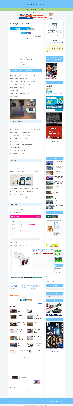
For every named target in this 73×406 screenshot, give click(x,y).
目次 (24, 57)
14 (57, 47)
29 (59, 49)
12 (52, 47)
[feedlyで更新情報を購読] (28, 300)
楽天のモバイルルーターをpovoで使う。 (26, 59)
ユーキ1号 (54, 27)
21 (57, 48)
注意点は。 (22, 62)
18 (49, 48)
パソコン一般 (17, 295)
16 (62, 47)
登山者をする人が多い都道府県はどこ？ (54, 281)
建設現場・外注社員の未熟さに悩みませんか (54, 276)
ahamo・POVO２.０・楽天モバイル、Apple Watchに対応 (15, 286)
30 (62, 49)
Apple (12, 295)
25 (49, 49)
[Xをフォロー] (24, 300)
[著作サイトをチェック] (21, 300)
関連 (21, 65)
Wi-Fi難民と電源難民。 (24, 61)
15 (59, 47)
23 (62, 48)
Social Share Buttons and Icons (31, 405)
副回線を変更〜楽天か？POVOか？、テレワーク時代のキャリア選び (35, 286)
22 (59, 48)
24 (47, 49)
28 (57, 49)
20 (54, 48)
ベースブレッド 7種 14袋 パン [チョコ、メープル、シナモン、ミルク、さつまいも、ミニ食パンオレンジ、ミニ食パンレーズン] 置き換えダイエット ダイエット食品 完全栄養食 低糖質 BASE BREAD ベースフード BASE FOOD (57, 227)
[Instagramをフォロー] (26, 300)
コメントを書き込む (26, 390)
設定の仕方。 (23, 64)
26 (52, 49)
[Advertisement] (26, 46)
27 (54, 49)
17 (47, 48)
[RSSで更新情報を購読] (31, 300)
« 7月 (47, 53)
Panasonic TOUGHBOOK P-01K (52, 278)
